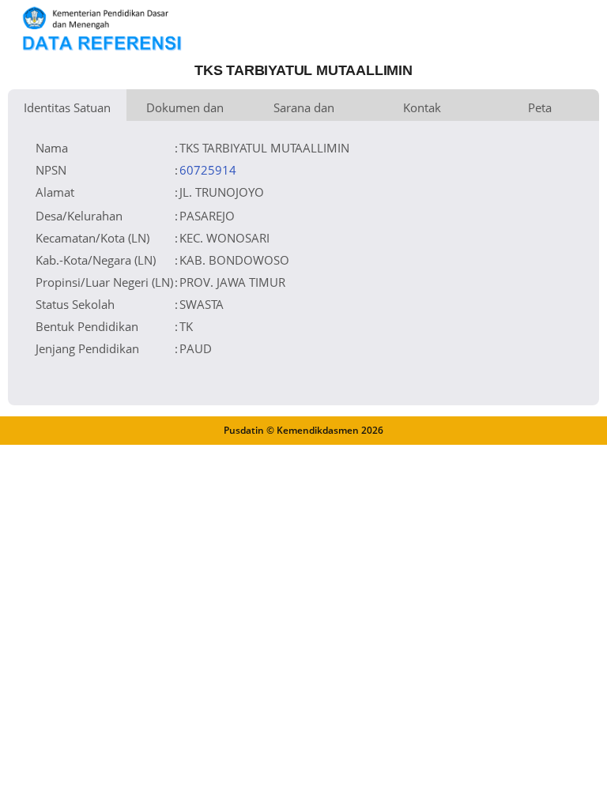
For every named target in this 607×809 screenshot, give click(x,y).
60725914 (207, 170)
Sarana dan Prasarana (303, 110)
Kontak (422, 107)
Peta (540, 107)
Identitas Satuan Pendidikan (67, 110)
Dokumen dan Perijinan (185, 110)
